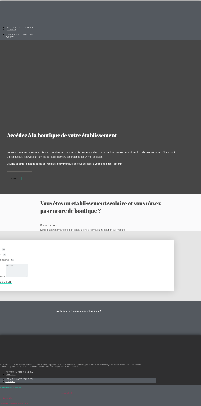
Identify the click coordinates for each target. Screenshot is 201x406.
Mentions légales (67, 393)
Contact (11, 30)
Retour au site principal (21, 27)
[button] (78, 318)
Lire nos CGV (7, 398)
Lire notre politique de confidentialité (14, 403)
